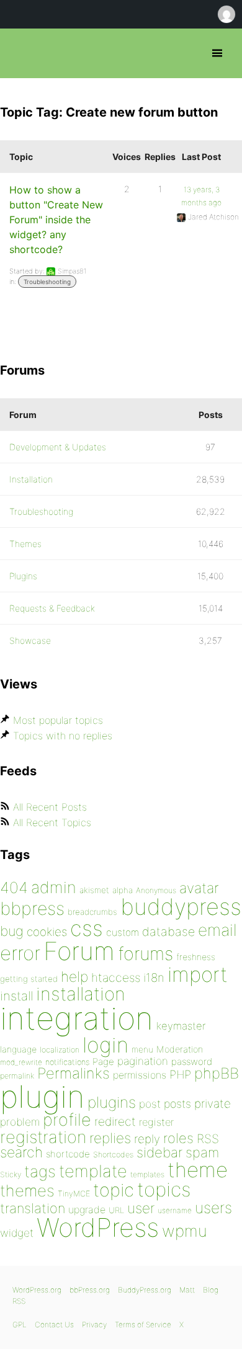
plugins (111, 1102)
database (168, 931)
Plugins (23, 576)
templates (147, 1174)
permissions (139, 1075)
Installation (31, 479)
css (86, 928)
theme (198, 1169)
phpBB (216, 1073)
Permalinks (73, 1073)
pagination (142, 1060)
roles (178, 1138)
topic (113, 1190)
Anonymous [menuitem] (226, 14)
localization (59, 1049)
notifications (67, 1062)
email (217, 930)
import (198, 974)
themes (27, 1190)
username (175, 1210)
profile (67, 1120)
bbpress (32, 908)
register (156, 1122)
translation (32, 1208)
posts (177, 1103)
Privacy (94, 1324)
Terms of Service (143, 1324)
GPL (19, 1324)
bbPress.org (20, 53)
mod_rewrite (21, 1062)
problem (20, 1121)
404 (14, 887)
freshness (195, 956)
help (74, 977)
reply (147, 1139)
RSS (208, 1138)
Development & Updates (57, 447)
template (93, 1171)
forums (145, 953)
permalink (17, 1075)
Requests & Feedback (52, 608)
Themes (25, 543)
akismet (94, 890)
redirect (115, 1121)
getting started (29, 979)
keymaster (180, 1026)
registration (43, 1137)
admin (53, 887)
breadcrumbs (92, 912)
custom (122, 932)
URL (116, 1210)
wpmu (184, 1230)
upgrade (86, 1209)
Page (103, 1061)
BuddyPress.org (144, 1289)
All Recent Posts (50, 807)
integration (76, 1018)
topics (163, 1189)
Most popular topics (58, 720)
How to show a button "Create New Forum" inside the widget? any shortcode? (56, 220)
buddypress (180, 906)
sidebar (159, 1152)
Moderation (179, 1049)
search (21, 1152)
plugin (42, 1096)
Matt (187, 1289)
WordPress (98, 1227)
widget (17, 1232)
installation (80, 993)
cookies (47, 932)
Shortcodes (113, 1154)
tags (40, 1171)
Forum (79, 951)
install (16, 996)
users (213, 1207)
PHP (180, 1074)
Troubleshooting (47, 281)
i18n (153, 978)
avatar (198, 888)
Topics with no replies (62, 735)
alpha (122, 890)
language (18, 1049)
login (105, 1044)
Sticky (10, 1174)
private (212, 1104)
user (141, 1208)
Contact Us (54, 1324)
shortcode (68, 1154)
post (150, 1103)
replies (110, 1137)
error (20, 953)
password (191, 1061)
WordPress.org (36, 1289)
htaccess (115, 977)
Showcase (30, 640)
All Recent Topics (52, 822)
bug (12, 931)
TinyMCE (74, 1193)
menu (142, 1049)
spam (202, 1152)
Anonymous (156, 890)
